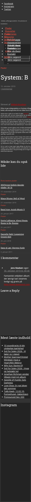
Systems (26, 113)
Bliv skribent (14, 51)
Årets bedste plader (9, 181)
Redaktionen (13, 45)
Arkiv (7, 56)
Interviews (10, 34)
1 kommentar (6, 89)
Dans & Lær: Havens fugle (13, 248)
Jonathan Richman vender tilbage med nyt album (16, 375)
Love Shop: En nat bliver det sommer (15, 387)
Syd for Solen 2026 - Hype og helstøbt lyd (16, 370)
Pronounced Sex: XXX (14, 397)
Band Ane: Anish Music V (13, 209)
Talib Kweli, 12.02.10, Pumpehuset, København (16, 393)
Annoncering (14, 42)
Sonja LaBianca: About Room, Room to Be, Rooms (14, 221)
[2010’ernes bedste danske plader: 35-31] (7, 177)
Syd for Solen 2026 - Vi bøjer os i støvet (15, 353)
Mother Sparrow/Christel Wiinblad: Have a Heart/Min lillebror (16, 360)
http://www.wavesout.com (17, 284)
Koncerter (9, 36)
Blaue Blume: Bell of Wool (13, 198)
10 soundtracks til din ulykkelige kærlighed (14, 347)
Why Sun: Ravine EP (13, 365)
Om (5, 42)
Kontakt (11, 54)
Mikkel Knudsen (18, 104)
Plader (7, 34)
